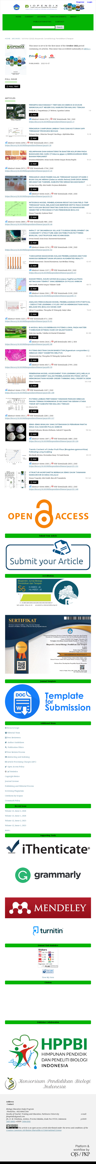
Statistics (14, 771)
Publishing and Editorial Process (19, 786)
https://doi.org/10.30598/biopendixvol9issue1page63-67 (52, 273)
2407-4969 (10, 1121)
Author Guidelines (16, 742)
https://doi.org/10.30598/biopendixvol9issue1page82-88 (28, 344)
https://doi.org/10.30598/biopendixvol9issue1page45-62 (28, 250)
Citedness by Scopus (14, 796)
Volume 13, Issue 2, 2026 (15, 811)
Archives (41, 17)
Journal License (12, 781)
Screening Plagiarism (14, 791)
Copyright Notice (12, 776)
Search (59, 27)
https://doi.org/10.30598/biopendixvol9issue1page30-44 (28, 224)
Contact (59, 22)
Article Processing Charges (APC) (21, 762)
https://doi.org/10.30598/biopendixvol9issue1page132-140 (53, 489)
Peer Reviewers (14, 737)
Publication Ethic (42, 22)
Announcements (58, 17)
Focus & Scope (13, 728)
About (73, 17)
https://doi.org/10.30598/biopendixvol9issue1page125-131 (53, 466)
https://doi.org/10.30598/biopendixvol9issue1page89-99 (28, 367)
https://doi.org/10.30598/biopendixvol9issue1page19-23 (28, 171)
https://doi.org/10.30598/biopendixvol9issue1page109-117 (29, 418)
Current (29, 17)
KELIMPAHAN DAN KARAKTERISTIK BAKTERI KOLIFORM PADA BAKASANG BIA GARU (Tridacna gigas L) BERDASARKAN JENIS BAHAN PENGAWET (58, 154)
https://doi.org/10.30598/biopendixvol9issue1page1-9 (51, 121)
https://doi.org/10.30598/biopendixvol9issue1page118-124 (53, 441)
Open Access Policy (16, 766)
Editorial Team (13, 732)
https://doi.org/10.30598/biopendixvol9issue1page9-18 (28, 145)
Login (89, 2)
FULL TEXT (13, 86)
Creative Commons (34, 1130)
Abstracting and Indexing (18, 757)
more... (8, 830)
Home (18, 17)
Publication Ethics (16, 747)
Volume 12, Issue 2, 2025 (15, 820)
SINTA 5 (87, 49)
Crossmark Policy (12, 800)
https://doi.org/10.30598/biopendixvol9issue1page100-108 (29, 392)
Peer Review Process (16, 752)
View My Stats (48, 977)
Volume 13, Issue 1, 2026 (15, 816)
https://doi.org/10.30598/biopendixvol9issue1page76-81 (28, 321)
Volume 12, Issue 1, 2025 (15, 825)
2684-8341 (26, 1121)
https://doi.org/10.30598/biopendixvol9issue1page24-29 (28, 196)
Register (80, 2)
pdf (34, 337)
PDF (34, 115)
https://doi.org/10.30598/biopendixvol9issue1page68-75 (52, 296)
